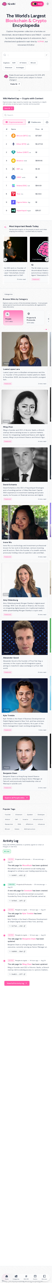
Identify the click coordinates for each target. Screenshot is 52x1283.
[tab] (14, 122)
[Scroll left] (5, 259)
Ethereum (8, 68)
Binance (20, 161)
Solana (17, 829)
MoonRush (27, 865)
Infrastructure (38, 819)
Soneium (28, 890)
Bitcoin (33, 63)
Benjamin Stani (29, 939)
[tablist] (26, 122)
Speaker (30, 815)
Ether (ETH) (21, 144)
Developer (41, 815)
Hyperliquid (22, 210)
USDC (19, 177)
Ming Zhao (27, 964)
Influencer (41, 824)
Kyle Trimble (27, 913)
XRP (18, 169)
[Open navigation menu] (47, 3)
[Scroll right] (47, 259)
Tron (18, 194)
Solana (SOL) (22, 185)
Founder (8, 815)
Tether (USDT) (23, 152)
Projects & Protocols (22, 859)
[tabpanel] (26, 171)
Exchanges (20, 68)
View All (7, 108)
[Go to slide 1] (44, 329)
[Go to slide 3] (48, 329)
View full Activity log (15, 983)
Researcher (9, 824)
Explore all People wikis (14, 798)
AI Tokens (23, 63)
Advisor (7, 819)
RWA (19, 824)
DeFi (13, 63)
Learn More (15, 83)
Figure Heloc (22, 202)
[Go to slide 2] (46, 329)
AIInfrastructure (29, 829)
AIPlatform (29, 824)
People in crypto (21, 910)
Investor (25, 819)
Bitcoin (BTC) (22, 136)
